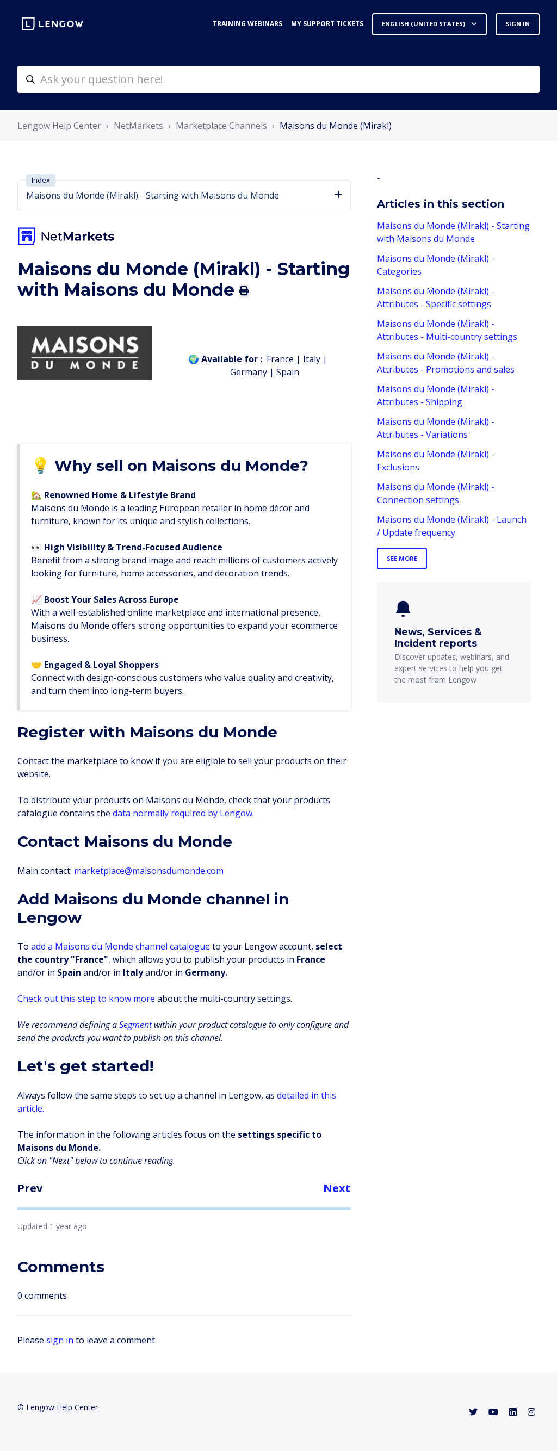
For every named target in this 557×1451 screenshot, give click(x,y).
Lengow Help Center (59, 126)
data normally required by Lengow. (183, 813)
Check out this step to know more (86, 998)
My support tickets (327, 23)
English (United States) (424, 24)
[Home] (52, 24)
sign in (59, 1340)
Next (337, 1188)
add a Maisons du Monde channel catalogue (120, 946)
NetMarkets (138, 126)
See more (402, 558)
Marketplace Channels (221, 126)
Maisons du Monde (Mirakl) (336, 126)
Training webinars (247, 23)
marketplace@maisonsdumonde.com (149, 871)
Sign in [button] (517, 24)
